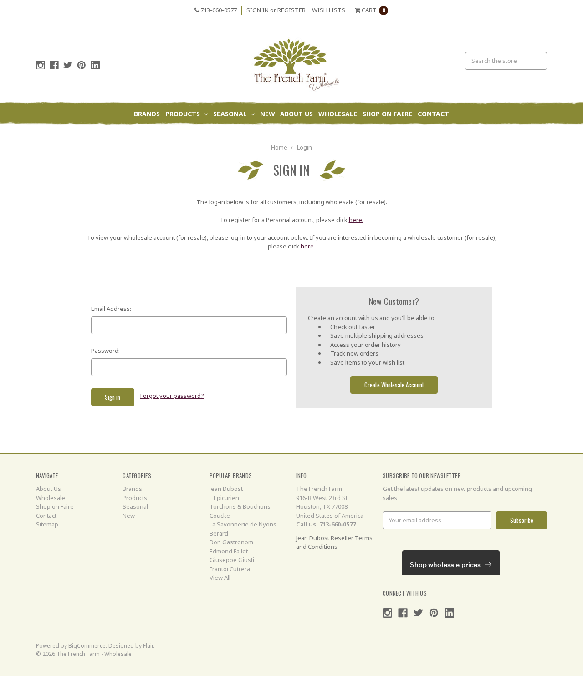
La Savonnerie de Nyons (243, 524)
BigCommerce (87, 646)
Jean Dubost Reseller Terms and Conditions (334, 542)
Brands (147, 113)
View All (220, 577)
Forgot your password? (172, 396)
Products (183, 113)
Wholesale (337, 113)
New (267, 113)
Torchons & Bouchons (240, 506)
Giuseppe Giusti (232, 560)
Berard (219, 533)
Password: (105, 350)
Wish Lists (328, 10)
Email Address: (111, 308)
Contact (433, 113)
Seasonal (231, 113)
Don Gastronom (231, 542)
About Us (296, 113)
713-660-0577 (218, 10)
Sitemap (47, 524)
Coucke (220, 515)
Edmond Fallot (229, 551)
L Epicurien (224, 498)
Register (291, 10)
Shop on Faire (387, 113)
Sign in (257, 10)
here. (356, 220)
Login (304, 147)
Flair (148, 646)
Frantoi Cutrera (230, 569)
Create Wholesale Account (394, 384)
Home (279, 147)
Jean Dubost (226, 489)
